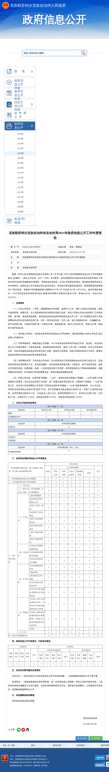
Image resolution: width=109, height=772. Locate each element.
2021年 (20, 153)
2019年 (20, 163)
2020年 (20, 158)
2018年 (20, 168)
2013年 (20, 187)
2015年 (20, 182)
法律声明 (36, 765)
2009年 (20, 207)
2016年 (20, 177)
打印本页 (83, 738)
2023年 (20, 143)
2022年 (20, 148)
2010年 (20, 202)
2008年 (20, 211)
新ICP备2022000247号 (41, 762)
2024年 (20, 139)
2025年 (20, 134)
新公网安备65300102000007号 (21, 762)
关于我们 (44, 765)
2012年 (20, 192)
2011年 (20, 197)
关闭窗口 (97, 738)
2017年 (20, 173)
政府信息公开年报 (18, 127)
